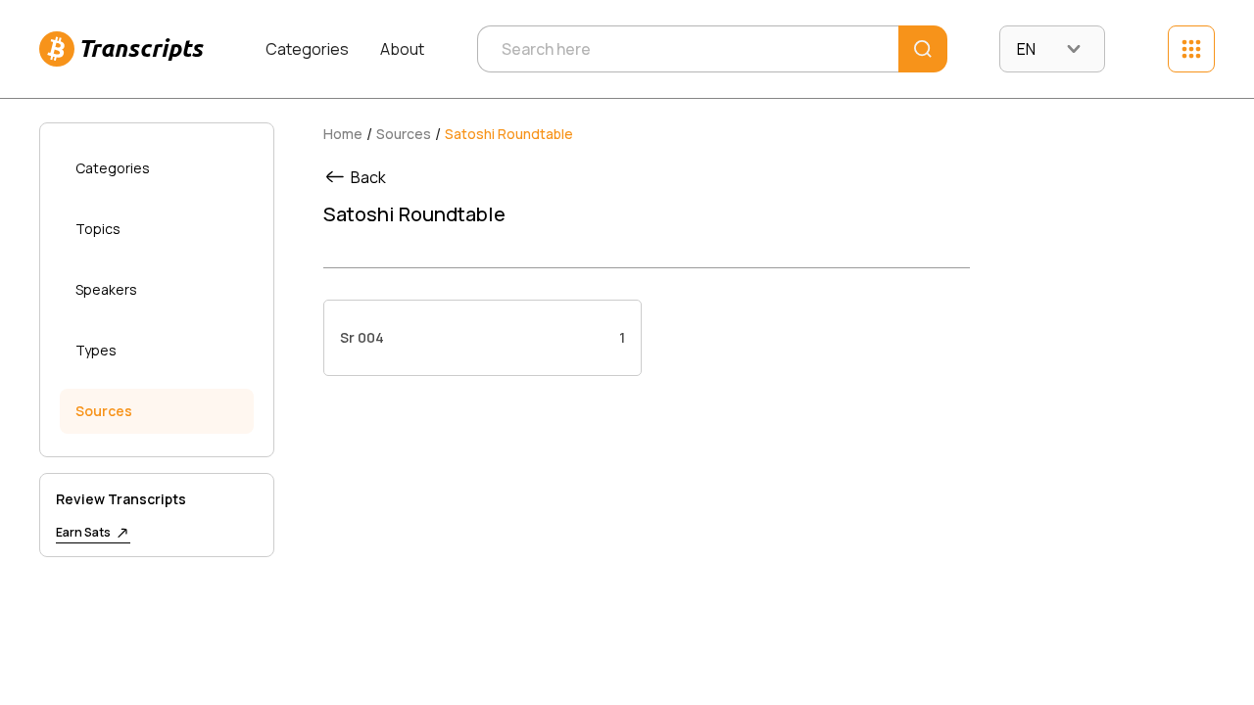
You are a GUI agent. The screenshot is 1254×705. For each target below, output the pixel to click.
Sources (103, 410)
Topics (98, 228)
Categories (307, 49)
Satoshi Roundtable (509, 133)
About (402, 49)
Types (96, 350)
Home (342, 133)
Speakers (106, 289)
